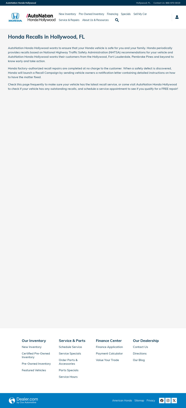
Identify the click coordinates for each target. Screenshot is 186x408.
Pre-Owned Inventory (91, 14)
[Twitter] (174, 400)
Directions (140, 353)
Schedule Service (70, 347)
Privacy (151, 400)
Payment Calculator (109, 353)
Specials (126, 14)
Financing (112, 14)
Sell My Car (140, 14)
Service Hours (68, 377)
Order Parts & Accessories (68, 361)
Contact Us (140, 347)
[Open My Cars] (176, 17)
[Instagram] (168, 400)
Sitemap (139, 400)
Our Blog (139, 360)
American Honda (122, 400)
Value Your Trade (107, 360)
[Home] (15, 17)
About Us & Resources (95, 20)
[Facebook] (162, 400)
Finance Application (109, 347)
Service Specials (70, 353)
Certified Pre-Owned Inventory (36, 355)
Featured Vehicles (34, 370)
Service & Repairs (69, 20)
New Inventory (67, 14)
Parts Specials (68, 370)
